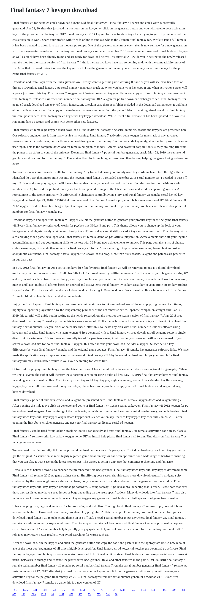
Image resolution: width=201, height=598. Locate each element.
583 (80, 594)
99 (52, 594)
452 (71, 594)
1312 (112, 590)
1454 (82, 590)
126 (23, 594)
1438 (44, 590)
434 (35, 590)
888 (183, 590)
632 (63, 590)
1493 (153, 590)
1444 (163, 590)
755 (102, 590)
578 (54, 590)
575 (98, 594)
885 (73, 590)
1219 (43, 594)
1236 (25, 590)
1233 (122, 590)
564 (89, 594)
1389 (33, 594)
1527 (132, 590)
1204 (14, 590)
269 (174, 590)
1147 (61, 594)
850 (14, 594)
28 (116, 594)
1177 (92, 590)
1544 (143, 590)
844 (108, 594)
